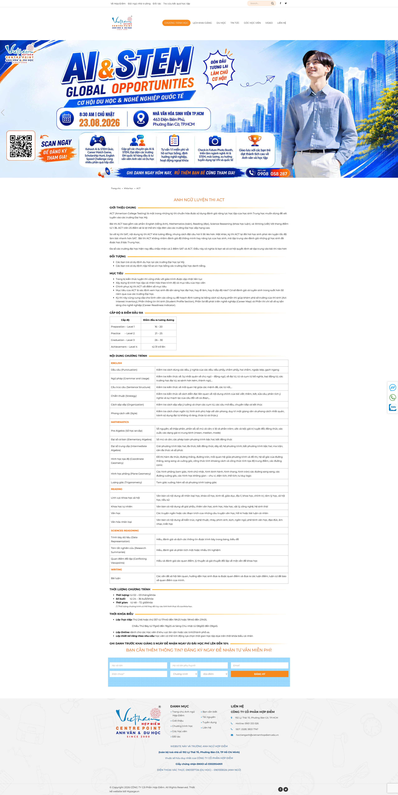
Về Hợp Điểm (118, 3)
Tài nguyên (209, 717)
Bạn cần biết (210, 711)
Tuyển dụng (210, 722)
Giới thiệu (177, 720)
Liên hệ (281, 22)
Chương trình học (182, 726)
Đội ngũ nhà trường (139, 3)
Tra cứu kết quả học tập (176, 3)
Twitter (285, 789)
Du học (221, 22)
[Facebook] (280, 3)
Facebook (280, 789)
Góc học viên (252, 22)
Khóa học (128, 188)
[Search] (272, 3)
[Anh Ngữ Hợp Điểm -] (122, 22)
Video (269, 22)
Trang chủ (116, 188)
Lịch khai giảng (202, 22)
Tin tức (235, 22)
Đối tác (157, 3)
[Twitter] (285, 3)
